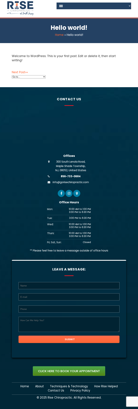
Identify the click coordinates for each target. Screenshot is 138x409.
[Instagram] (69, 193)
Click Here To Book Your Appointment (69, 371)
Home (59, 35)
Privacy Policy (80, 390)
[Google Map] (76, 193)
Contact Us (56, 390)
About (39, 386)
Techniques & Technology (69, 386)
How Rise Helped (106, 386)
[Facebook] (61, 193)
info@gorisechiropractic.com (71, 182)
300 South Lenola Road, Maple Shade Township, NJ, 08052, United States (70, 166)
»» (20, 72)
